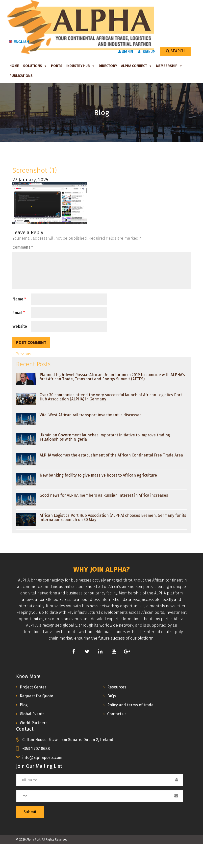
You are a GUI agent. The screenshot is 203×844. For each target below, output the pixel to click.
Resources (116, 687)
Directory (108, 66)
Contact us (117, 714)
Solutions (32, 66)
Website (19, 326)
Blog (24, 705)
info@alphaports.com (42, 757)
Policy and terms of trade (130, 705)
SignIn (127, 52)
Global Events (32, 714)
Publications (21, 76)
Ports (56, 66)
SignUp (148, 52)
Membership (167, 66)
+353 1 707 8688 (36, 748)
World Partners (34, 722)
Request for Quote (36, 696)
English (21, 42)
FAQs (111, 696)
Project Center (33, 687)
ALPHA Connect (134, 66)
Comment (22, 247)
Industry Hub (78, 66)
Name (19, 299)
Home (14, 66)
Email (18, 312)
